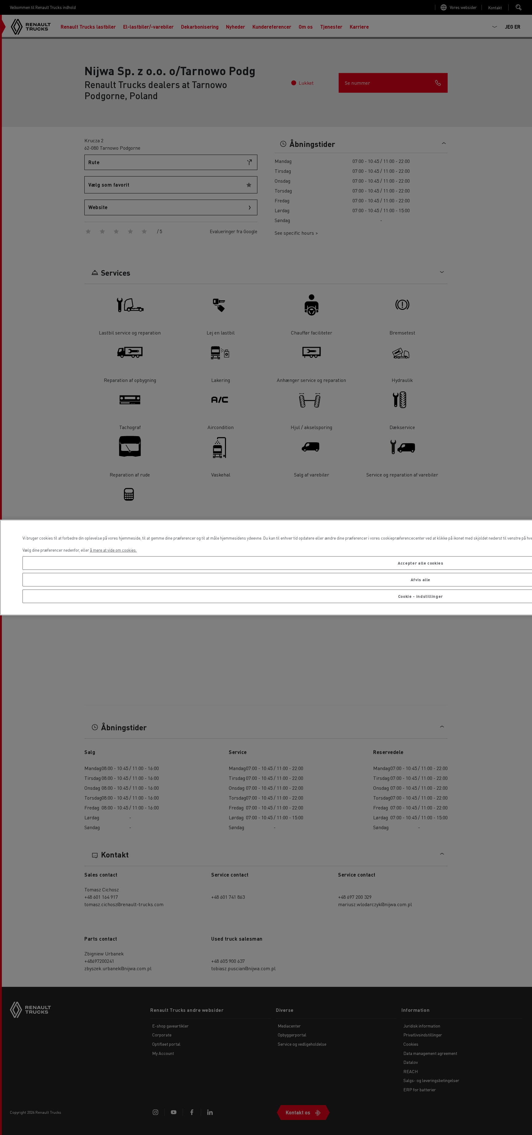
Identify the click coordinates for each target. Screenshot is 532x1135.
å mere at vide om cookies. (113, 550)
